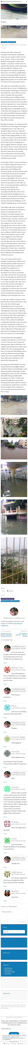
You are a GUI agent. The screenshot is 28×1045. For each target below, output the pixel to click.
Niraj (13, 706)
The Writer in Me (8, 598)
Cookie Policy (8, 1039)
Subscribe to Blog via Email (14, 1017)
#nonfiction (7, 601)
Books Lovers (6, 953)
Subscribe (14, 1034)
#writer (16, 601)
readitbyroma (11, 42)
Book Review (8, 968)
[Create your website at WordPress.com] (14, 1)
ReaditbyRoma (14, 9)
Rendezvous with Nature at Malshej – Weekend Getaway (7, 633)
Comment (22, 921)
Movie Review (8, 970)
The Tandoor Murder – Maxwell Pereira (21, 633)
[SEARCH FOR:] (14, 931)
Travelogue (7, 973)
